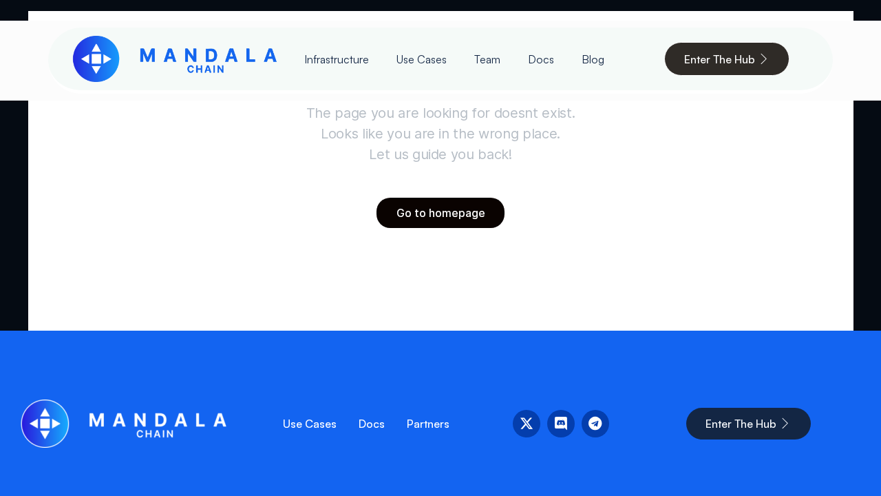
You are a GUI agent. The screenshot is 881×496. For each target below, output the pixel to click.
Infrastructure (336, 59)
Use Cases (421, 59)
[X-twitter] (526, 423)
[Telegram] (595, 423)
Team (487, 59)
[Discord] (561, 423)
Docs (541, 59)
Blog (593, 59)
